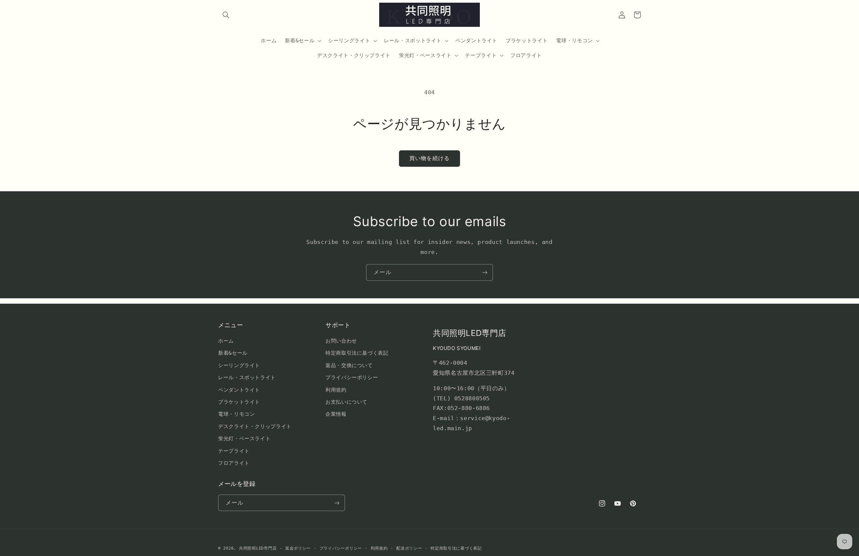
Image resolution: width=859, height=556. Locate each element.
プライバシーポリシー (351, 377)
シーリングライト (239, 365)
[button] (226, 14)
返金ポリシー (298, 548)
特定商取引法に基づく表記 (357, 353)
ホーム (226, 341)
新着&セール (233, 353)
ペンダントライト (239, 390)
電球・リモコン (236, 414)
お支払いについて (346, 402)
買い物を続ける (429, 158)
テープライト (234, 451)
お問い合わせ (341, 341)
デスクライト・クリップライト (255, 426)
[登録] (485, 272)
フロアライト (234, 463)
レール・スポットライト (247, 377)
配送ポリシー (409, 548)
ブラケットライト (239, 402)
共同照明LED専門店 (257, 548)
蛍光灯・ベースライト (244, 438)
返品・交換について (349, 365)
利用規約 (336, 390)
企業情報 (336, 414)
